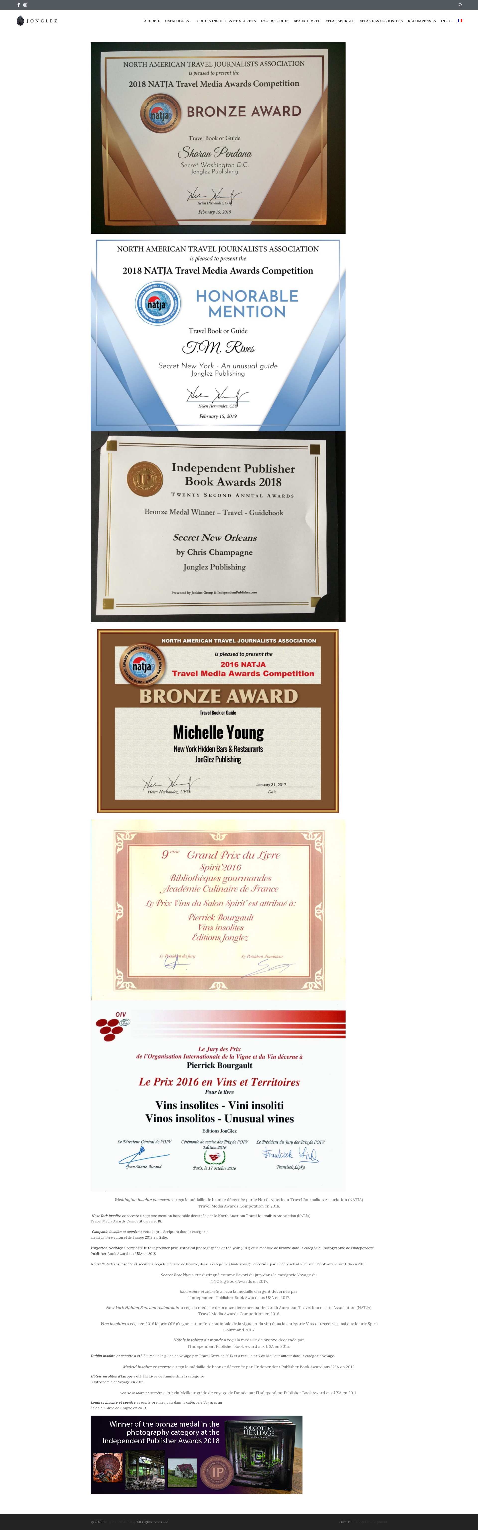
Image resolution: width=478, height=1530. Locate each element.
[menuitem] (460, 21)
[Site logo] (37, 21)
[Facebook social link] (19, 5)
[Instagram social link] (25, 5)
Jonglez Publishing (119, 1522)
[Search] (460, 5)
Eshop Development (370, 1522)
